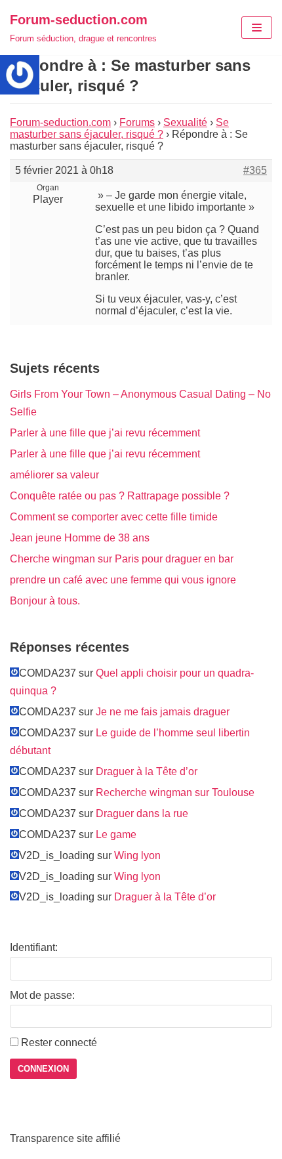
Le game (116, 834)
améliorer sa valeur (54, 474)
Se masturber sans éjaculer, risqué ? (119, 128)
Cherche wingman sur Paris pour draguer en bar (121, 558)
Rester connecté (59, 1042)
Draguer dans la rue (142, 813)
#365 (255, 170)
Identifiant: (34, 947)
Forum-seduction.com (60, 122)
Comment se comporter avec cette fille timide (114, 516)
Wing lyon (137, 855)
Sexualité (185, 122)
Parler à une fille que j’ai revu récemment (105, 432)
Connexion (43, 1069)
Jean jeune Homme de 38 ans (80, 537)
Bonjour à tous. (45, 600)
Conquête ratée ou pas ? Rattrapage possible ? (120, 495)
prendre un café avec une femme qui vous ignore (123, 579)
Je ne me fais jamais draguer (163, 711)
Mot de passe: (42, 995)
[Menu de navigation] (256, 27)
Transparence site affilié (65, 1138)
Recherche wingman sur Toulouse (175, 792)
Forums (137, 122)
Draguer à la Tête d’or (146, 771)
